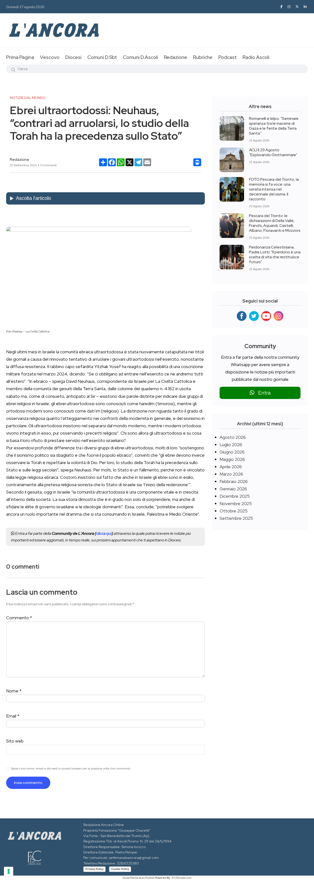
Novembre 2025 (236, 503)
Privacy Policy (94, 869)
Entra (262, 392)
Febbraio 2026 (234, 481)
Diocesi (73, 57)
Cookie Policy (120, 869)
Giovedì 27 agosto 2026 (25, 7)
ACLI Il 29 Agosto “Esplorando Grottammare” (273, 152)
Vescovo (49, 57)
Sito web (15, 741)
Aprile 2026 (231, 466)
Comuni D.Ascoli (140, 57)
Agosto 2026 (233, 437)
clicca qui (104, 533)
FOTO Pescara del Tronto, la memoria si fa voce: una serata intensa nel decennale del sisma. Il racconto (274, 189)
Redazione (175, 57)
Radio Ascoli (256, 57)
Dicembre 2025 (235, 496)
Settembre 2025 (236, 518)
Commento (19, 617)
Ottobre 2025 (234, 511)
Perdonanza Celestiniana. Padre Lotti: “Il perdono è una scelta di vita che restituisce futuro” (275, 254)
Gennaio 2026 (233, 489)
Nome (14, 691)
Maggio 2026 (232, 459)
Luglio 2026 (231, 444)
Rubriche (202, 57)
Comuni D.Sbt (102, 57)
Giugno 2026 (232, 452)
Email (12, 716)
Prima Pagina (20, 57)
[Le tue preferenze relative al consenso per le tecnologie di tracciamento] (8, 871)
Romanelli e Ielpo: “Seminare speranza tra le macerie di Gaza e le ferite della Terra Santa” (274, 126)
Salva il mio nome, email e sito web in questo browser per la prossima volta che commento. (71, 768)
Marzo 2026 (231, 474)
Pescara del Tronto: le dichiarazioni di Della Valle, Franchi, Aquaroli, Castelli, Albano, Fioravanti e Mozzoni (274, 223)
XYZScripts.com (182, 878)
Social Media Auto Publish (139, 878)
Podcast (227, 57)
